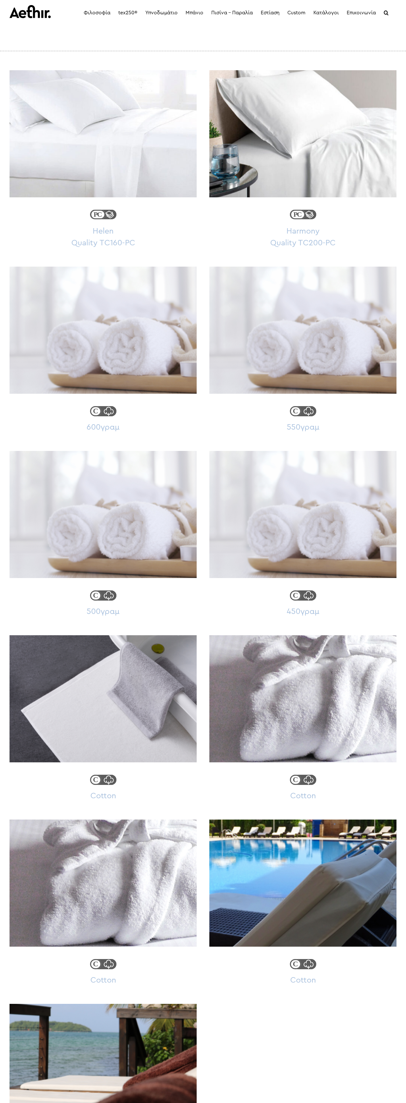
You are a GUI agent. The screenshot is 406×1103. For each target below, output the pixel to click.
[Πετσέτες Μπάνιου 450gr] (302, 514)
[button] (386, 12)
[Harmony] (302, 133)
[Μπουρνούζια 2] (302, 698)
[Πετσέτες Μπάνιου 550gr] (302, 330)
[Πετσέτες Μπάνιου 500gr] (103, 514)
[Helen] (103, 133)
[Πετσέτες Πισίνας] (302, 883)
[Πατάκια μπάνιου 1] (103, 698)
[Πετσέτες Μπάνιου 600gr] (103, 330)
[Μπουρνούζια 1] (103, 883)
